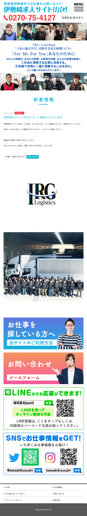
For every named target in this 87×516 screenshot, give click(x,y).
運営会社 (56, 500)
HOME (7, 487)
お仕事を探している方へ (15, 493)
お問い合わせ (58, 493)
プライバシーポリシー (14, 500)
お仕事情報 (57, 487)
